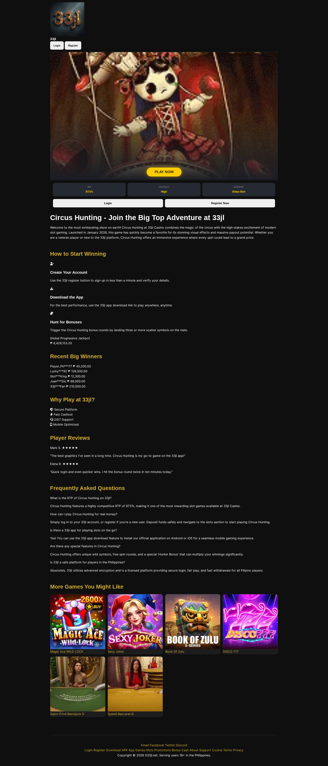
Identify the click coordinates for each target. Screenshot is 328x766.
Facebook (157, 745)
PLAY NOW (164, 172)
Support (205, 750)
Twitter (170, 745)
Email (145, 745)
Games (140, 750)
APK (125, 750)
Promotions (162, 750)
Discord (181, 745)
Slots (149, 750)
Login (57, 45)
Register (73, 45)
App (131, 750)
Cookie (217, 750)
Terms (227, 750)
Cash (185, 750)
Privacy (238, 750)
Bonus (176, 750)
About (194, 750)
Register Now (220, 203)
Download (113, 750)
